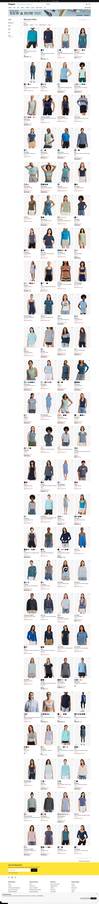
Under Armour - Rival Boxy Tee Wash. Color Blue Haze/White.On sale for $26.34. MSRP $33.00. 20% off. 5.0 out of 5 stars (32, 177)
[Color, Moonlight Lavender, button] (66, 814)
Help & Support (88, 7)
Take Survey (52, 889)
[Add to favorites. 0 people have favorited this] (39, 28)
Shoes (73, 891)
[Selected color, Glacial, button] (75, 250)
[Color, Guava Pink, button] (32, 283)
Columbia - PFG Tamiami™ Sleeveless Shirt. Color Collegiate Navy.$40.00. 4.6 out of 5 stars (65, 706)
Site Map (52, 887)
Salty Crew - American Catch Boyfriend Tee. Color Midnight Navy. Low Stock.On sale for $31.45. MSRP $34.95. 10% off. (49, 309)
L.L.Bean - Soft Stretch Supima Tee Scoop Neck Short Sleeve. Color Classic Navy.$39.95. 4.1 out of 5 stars (49, 673)
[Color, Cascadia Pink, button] (81, 680)
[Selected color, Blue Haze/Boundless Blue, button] (42, 184)
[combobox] (31, 4)
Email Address (12, 870)
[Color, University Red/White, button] (81, 714)
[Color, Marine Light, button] (27, 283)
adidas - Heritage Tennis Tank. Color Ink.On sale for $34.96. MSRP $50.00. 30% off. (32, 476)
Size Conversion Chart (55, 884)
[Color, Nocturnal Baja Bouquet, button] (60, 516)
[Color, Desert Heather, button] (67, 814)
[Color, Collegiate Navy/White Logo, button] (64, 747)
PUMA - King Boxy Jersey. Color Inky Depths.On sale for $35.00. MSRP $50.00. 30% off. (82, 476)
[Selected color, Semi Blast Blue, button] (58, 84)
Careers (10, 885)
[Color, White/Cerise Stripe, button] (27, 847)
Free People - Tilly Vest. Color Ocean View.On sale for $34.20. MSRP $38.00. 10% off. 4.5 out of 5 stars (32, 441)
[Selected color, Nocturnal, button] (75, 847)
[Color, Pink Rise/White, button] (77, 714)
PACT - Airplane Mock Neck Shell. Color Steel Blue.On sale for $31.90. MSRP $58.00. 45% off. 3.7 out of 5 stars (82, 342)
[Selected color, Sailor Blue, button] (42, 250)
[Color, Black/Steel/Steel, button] (43, 217)
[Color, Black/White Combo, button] (28, 250)
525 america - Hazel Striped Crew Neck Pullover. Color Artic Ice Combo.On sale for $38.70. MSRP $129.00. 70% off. (82, 575)
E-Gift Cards (53, 891)
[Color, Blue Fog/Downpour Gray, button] (79, 84)
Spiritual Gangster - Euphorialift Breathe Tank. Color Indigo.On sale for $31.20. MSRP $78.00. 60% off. (32, 309)
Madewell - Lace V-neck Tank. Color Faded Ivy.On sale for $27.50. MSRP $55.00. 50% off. (32, 210)
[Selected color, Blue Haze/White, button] (25, 184)
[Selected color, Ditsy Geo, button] (58, 482)
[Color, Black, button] (60, 50)
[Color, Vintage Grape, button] (79, 382)
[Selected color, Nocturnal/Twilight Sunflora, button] (25, 582)
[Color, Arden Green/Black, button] (32, 382)
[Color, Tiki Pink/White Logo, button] (60, 747)
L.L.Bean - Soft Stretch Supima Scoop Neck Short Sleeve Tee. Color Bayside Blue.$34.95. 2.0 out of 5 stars (82, 441)
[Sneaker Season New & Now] (49, 12)
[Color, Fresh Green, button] (79, 50)
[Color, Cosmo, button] (43, 847)
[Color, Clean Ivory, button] (66, 217)
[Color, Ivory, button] (60, 84)
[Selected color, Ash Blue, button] (75, 316)
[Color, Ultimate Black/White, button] (43, 184)
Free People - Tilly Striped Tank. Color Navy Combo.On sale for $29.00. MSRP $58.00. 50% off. (32, 243)
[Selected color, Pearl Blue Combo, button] (25, 516)
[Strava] (15, 877)
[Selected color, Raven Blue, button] (58, 549)
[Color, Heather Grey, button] (27, 150)
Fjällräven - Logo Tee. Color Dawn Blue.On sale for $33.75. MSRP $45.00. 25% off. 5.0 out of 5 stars (32, 408)
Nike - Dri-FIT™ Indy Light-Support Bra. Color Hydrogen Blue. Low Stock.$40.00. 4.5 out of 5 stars (49, 706)
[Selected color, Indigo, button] (58, 316)
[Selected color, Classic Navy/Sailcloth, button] (42, 482)
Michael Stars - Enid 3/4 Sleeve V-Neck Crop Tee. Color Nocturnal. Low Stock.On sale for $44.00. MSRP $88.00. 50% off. (82, 840)
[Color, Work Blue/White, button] (79, 714)
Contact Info (31, 885)
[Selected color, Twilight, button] (25, 283)
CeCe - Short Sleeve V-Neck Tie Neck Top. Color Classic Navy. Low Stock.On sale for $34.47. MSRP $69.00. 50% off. (49, 441)
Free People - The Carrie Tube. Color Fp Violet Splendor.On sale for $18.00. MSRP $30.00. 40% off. (49, 77)
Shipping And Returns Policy (35, 889)
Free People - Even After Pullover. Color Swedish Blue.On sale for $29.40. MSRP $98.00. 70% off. (65, 243)
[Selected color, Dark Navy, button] (25, 150)
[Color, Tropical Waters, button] (43, 84)
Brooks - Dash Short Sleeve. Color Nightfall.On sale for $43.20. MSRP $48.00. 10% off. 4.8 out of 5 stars (49, 840)
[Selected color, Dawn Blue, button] (25, 415)
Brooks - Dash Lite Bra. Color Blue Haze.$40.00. (32, 740)
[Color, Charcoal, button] (66, 250)
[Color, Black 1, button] (81, 516)
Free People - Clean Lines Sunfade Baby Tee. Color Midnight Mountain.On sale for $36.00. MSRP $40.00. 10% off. (49, 542)
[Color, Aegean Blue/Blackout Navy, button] (82, 84)
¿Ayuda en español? (33, 887)
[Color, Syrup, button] (77, 250)
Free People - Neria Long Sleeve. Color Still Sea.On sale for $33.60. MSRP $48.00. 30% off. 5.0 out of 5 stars (82, 375)
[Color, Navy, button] (77, 680)
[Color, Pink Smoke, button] (47, 714)
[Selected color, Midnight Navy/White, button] (42, 283)
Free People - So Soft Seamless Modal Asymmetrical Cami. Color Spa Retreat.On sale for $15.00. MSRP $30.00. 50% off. (65, 43)
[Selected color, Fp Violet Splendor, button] (42, 84)
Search (48, 4)
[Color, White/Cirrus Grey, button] (62, 747)
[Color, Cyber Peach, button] (28, 747)
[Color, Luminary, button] (45, 847)
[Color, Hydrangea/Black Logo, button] (67, 747)
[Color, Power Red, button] (27, 482)
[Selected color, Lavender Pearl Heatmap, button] (58, 516)
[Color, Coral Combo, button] (43, 582)
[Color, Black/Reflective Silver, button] (79, 150)
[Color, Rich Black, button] (43, 647)
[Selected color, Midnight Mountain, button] (42, 549)
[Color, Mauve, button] (62, 549)
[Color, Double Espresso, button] (82, 415)
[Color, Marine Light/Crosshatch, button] (27, 582)
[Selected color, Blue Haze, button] (25, 747)
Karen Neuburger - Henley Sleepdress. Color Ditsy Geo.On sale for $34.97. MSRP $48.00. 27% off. (65, 476)
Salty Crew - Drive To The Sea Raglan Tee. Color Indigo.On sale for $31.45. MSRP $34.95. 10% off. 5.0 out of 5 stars (65, 309)
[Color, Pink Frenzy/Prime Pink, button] (27, 117)
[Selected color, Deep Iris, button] (75, 415)
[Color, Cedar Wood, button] (47, 382)
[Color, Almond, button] (60, 382)
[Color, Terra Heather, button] (62, 814)
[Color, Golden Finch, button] (77, 415)
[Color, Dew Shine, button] (64, 217)
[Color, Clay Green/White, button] (27, 184)
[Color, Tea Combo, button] (27, 516)
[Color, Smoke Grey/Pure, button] (49, 714)
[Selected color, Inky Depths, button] (75, 482)
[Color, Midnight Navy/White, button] (34, 549)
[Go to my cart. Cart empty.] (89, 4)
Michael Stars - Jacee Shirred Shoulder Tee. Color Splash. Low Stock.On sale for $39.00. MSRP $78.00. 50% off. (65, 608)
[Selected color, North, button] (75, 747)
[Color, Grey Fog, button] (79, 680)
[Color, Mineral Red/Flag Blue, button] (43, 482)
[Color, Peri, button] (84, 50)
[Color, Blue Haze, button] (47, 847)
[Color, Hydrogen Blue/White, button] (43, 283)
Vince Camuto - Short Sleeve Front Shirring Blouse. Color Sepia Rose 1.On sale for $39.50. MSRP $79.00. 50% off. (82, 639)
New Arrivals (74, 887)
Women (31, 24)
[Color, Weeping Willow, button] (28, 448)
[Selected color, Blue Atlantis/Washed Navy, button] (58, 150)
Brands (73, 884)
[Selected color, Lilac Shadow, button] (25, 847)
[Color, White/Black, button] (43, 150)
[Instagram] (9, 877)
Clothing (73, 885)
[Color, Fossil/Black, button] (27, 814)
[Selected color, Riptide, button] (58, 847)
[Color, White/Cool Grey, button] (45, 283)
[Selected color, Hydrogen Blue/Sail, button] (25, 714)
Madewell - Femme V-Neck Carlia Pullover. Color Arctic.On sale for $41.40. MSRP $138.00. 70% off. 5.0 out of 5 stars (82, 774)
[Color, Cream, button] (60, 549)
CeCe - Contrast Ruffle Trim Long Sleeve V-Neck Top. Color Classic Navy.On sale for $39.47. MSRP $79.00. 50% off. (49, 639)
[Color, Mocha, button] (60, 316)
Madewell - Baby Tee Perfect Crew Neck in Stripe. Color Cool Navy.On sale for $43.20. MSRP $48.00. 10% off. (82, 807)
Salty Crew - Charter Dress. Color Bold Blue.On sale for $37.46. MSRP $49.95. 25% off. (82, 542)
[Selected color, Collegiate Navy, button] (58, 714)
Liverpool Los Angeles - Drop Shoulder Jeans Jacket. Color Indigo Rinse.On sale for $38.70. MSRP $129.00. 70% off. (32, 608)
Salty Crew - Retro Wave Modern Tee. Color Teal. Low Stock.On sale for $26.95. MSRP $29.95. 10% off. (65, 177)
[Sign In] (86, 4)
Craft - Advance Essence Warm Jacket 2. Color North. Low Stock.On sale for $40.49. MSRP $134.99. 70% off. (82, 740)
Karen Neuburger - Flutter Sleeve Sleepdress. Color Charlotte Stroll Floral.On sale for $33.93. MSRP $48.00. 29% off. (49, 408)
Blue (49, 24)
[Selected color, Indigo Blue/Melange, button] (42, 349)
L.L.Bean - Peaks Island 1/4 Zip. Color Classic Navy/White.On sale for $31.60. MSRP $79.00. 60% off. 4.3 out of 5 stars (65, 342)
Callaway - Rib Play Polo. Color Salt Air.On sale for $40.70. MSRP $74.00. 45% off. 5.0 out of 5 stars (49, 774)
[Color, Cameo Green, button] (77, 217)
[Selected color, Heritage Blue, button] (58, 814)
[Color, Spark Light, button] (43, 747)
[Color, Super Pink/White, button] (34, 117)
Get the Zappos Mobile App (14, 887)
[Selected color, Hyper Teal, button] (75, 516)
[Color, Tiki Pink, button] (28, 283)
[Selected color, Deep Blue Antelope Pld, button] (42, 814)
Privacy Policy (40, 895)
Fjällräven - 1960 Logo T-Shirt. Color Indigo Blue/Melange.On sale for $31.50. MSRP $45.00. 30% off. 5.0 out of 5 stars (49, 342)
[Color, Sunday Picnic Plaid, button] (60, 482)
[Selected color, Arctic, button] (75, 781)
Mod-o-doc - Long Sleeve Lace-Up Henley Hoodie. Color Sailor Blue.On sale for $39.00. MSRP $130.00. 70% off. (49, 608)
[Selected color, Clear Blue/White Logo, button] (58, 747)
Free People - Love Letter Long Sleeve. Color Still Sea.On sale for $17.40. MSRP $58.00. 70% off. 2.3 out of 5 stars (82, 43)
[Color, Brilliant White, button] (45, 781)
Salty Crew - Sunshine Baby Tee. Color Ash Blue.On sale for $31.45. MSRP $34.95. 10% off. (82, 309)
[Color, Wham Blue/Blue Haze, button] (66, 415)
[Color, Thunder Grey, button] (45, 714)
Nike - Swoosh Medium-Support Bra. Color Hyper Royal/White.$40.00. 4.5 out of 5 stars (82, 706)
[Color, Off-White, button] (60, 184)
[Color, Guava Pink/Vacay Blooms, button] (28, 582)
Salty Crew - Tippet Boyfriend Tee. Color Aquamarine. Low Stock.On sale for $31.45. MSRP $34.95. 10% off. (32, 342)
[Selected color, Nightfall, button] (42, 847)
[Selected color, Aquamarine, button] (25, 349)
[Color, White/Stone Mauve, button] (51, 714)
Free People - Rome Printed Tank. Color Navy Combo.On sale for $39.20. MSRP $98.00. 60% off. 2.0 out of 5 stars (82, 608)
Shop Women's (79, 15)
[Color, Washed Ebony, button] (43, 250)
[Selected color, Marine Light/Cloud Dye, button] (58, 781)
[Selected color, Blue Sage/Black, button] (25, 814)
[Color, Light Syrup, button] (30, 84)
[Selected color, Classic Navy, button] (42, 647)
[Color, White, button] (81, 50)
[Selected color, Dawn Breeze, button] (42, 747)
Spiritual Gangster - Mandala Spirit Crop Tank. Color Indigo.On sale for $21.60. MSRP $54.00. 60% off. (65, 110)
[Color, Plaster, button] (79, 747)
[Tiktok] (12, 877)
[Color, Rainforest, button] (60, 250)
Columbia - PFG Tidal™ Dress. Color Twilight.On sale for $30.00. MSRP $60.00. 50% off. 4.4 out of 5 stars (32, 276)
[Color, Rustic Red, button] (66, 549)
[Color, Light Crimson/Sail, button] (27, 714)
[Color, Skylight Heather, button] (64, 814)
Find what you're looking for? (84, 861)
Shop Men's (86, 15)
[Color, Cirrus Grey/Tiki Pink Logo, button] (66, 747)
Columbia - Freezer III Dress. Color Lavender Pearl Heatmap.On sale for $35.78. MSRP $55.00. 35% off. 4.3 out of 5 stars (65, 509)
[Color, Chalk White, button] (43, 349)
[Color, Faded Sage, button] (64, 549)
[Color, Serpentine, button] (34, 283)
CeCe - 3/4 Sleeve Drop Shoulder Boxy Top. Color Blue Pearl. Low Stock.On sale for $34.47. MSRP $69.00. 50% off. (65, 441)
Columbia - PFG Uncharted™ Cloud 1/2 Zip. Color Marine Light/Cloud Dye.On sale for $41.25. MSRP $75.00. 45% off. (65, 774)
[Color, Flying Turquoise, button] (43, 50)
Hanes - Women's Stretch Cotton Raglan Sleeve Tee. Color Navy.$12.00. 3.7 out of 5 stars (49, 43)
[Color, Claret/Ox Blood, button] (77, 84)
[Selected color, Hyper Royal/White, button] (75, 714)
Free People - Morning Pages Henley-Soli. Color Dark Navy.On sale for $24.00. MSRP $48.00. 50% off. (32, 143)
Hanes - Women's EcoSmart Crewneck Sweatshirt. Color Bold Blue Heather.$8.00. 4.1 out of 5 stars (32, 43)
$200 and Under (42, 24)
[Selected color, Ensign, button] (25, 84)
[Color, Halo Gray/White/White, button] (32, 117)
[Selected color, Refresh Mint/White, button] (75, 84)
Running (73, 889)
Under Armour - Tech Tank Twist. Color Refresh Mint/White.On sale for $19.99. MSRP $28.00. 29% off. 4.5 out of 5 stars (32, 110)
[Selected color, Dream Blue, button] (42, 382)
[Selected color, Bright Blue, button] (75, 680)
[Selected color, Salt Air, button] (42, 781)
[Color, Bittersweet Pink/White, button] (28, 184)
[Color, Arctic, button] (60, 814)
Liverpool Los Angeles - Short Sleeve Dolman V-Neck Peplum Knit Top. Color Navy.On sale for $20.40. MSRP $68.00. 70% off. (49, 110)
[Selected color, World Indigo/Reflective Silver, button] (75, 150)
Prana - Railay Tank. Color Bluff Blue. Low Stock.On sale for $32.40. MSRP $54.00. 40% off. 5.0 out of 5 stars (65, 375)
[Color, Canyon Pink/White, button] (28, 382)
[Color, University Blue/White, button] (28, 549)
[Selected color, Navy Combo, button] (25, 250)
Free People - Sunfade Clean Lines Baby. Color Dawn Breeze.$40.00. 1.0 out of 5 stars (49, 740)
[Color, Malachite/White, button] (27, 549)
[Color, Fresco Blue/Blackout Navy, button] (81, 84)
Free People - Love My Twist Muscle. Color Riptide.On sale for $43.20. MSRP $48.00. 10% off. (65, 840)
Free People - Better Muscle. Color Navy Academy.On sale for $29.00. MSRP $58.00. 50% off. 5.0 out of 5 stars (82, 210)
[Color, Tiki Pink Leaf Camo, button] (62, 516)
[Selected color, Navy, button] (42, 50)
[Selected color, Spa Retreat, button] (58, 50)
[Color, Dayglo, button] (62, 250)
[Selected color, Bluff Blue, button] (58, 382)
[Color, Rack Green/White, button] (66, 680)
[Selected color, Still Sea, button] (75, 50)
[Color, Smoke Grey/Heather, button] (32, 549)
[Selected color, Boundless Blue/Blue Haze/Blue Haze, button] (42, 217)
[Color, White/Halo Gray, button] (60, 150)
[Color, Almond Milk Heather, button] (64, 250)
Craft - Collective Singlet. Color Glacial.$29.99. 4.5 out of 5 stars (82, 243)
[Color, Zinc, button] (60, 615)
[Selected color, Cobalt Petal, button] (25, 647)
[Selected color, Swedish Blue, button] (58, 250)
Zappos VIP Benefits (12, 891)
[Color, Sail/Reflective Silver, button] (77, 150)
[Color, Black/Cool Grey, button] (47, 283)
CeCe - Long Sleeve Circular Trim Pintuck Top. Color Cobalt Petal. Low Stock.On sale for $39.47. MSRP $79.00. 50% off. (32, 639)
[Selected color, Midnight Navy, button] (25, 549)
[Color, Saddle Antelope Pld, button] (45, 814)
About (9, 884)
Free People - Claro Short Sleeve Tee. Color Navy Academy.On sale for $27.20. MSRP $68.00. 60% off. (82, 177)
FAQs (30, 884)
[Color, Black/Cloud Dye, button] (60, 781)
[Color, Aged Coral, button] (77, 184)
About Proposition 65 (33, 891)
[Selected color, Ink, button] (25, 482)
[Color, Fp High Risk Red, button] (45, 84)
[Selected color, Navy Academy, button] (75, 184)
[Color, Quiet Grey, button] (62, 217)
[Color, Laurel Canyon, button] (77, 516)
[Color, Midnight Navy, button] (43, 714)
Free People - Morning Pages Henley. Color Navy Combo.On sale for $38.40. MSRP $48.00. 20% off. (49, 575)
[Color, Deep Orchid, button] (27, 647)
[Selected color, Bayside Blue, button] (75, 448)
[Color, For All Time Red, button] (77, 482)
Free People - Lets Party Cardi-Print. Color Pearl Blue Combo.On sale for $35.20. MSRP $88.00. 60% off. (32, 509)
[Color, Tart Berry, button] (77, 50)
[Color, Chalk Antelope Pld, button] (43, 814)
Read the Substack (55, 1)
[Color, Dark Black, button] (43, 680)
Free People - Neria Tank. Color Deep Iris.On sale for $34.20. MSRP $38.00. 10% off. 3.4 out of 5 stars (82, 408)
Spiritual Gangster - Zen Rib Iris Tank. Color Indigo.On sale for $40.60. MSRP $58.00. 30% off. (32, 774)
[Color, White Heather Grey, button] (60, 847)
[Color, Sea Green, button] (77, 448)
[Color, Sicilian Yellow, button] (60, 217)
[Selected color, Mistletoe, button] (58, 217)
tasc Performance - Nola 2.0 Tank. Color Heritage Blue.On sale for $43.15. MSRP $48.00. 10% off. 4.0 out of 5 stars (65, 807)
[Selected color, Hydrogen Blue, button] (42, 714)
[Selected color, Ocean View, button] (25, 448)
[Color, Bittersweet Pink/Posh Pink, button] (45, 184)
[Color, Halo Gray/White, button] (64, 680)
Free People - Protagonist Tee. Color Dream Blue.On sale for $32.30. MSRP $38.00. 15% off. (49, 375)
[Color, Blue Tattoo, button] (43, 781)
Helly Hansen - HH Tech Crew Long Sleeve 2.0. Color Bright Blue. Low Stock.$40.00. (82, 673)
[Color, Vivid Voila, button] (49, 382)
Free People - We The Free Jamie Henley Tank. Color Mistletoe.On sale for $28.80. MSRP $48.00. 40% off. (65, 210)
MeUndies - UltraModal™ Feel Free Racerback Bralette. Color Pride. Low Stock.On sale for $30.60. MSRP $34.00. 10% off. (65, 276)
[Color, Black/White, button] (84, 84)
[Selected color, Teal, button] (58, 184)
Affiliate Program (53, 885)
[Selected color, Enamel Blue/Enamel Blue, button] (42, 150)
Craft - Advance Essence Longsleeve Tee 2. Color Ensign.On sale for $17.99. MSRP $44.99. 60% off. (32, 77)
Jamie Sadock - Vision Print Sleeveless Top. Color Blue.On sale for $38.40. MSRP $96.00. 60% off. (65, 575)
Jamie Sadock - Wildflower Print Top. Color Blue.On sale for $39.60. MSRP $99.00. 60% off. (32, 673)
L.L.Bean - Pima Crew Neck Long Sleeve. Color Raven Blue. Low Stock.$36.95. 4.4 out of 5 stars (65, 542)
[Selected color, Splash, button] (58, 615)
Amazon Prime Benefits (13, 889)
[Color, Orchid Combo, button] (27, 250)
